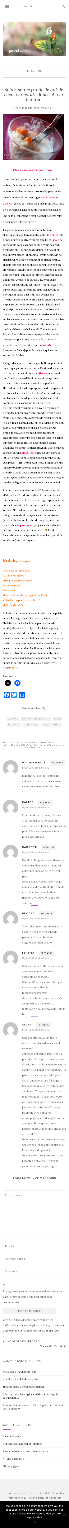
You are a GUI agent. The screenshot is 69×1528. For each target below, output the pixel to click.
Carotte (29, 847)
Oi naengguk (11, 1466)
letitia (48, 108)
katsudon (8, 345)
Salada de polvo (29, 1379)
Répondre (57, 763)
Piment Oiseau (12, 1405)
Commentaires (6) (33, 708)
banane (12, 719)
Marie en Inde (34, 762)
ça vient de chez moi (35, 719)
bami (23, 345)
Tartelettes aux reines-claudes (22, 1443)
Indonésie (31, 724)
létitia (28, 953)
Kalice (27, 802)
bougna (43, 520)
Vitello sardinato (13, 1458)
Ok (34, 1522)
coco (57, 719)
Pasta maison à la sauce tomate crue (26, 1451)
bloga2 (28, 913)
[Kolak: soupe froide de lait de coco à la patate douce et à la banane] (33, 137)
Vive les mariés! (52, 1345)
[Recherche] (63, 6)
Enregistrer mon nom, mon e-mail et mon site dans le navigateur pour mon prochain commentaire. (32, 1297)
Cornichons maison (32, 1386)
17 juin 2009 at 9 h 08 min (35, 767)
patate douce (51, 724)
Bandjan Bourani (27, 1372)
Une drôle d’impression (23, 1341)
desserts (34, 71)
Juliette (7, 1386)
